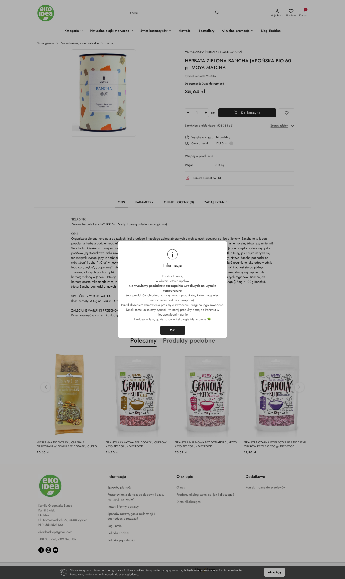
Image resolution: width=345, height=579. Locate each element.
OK (172, 330)
